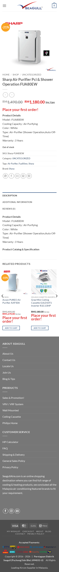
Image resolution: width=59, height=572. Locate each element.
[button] (4, 6)
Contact (20, 534)
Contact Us (8, 359)
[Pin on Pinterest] (23, 176)
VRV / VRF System (12, 404)
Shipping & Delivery (13, 454)
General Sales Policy (13, 460)
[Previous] (3, 302)
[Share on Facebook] (11, 176)
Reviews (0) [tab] (8, 208)
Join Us (6, 372)
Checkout (28, 531)
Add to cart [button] (11, 328)
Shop (16, 74)
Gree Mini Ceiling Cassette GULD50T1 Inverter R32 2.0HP (41, 303)
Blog (48, 531)
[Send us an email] (17, 511)
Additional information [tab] (17, 202)
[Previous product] (11, 94)
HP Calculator (10, 441)
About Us (7, 353)
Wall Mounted (10, 410)
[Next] (56, 302)
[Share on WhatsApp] (5, 176)
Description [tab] (9, 195)
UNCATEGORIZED (31, 74)
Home (6, 74)
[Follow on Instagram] (11, 511)
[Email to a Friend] (17, 176)
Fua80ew (23, 163)
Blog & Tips (8, 378)
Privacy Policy (10, 467)
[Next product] (5, 94)
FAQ (5, 448)
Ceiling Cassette (11, 416)
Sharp (31, 163)
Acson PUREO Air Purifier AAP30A (11, 301)
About (39, 531)
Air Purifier (13, 163)
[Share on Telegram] (29, 176)
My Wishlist (13, 531)
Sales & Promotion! (13, 397)
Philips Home (10, 423)
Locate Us (8, 366)
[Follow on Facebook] (5, 511)
